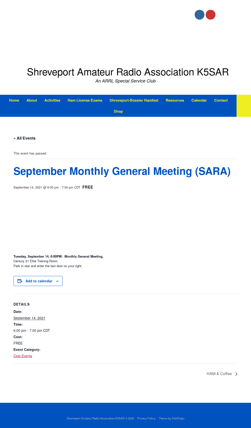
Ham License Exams (85, 100)
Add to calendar (38, 280)
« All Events (24, 138)
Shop (118, 111)
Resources (175, 100)
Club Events (22, 355)
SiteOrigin (178, 418)
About (31, 100)
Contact (221, 100)
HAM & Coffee (220, 373)
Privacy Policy (146, 418)
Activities (52, 100)
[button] (244, 106)
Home (14, 100)
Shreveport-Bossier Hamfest (134, 100)
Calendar (199, 100)
